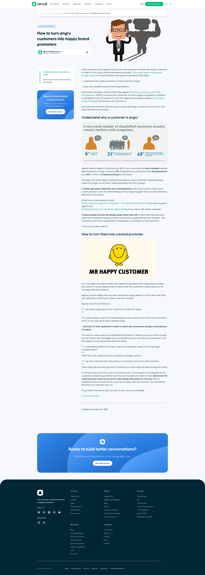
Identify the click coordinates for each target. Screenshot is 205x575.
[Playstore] (44, 522)
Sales (72, 503)
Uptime (107, 543)
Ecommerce (75, 510)
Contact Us (108, 530)
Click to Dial (141, 513)
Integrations (108, 496)
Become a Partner (77, 543)
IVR (138, 500)
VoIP (72, 550)
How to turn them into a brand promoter (56, 81)
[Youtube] (59, 512)
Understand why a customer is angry (56, 73)
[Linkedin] (49, 512)
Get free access (154, 4)
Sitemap (95, 568)
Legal (67, 568)
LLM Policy (103, 568)
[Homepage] (39, 4)
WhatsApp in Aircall (144, 517)
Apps (106, 503)
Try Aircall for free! (90, 396)
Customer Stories (77, 537)
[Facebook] (39, 512)
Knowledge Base (76, 533)
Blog (41, 13)
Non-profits (74, 513)
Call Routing (141, 503)
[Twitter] (44, 512)
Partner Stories (76, 540)
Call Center (74, 496)
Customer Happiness (54, 13)
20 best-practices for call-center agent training (105, 209)
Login (142, 4)
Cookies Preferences (117, 568)
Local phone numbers (112, 513)
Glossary (73, 554)
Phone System (76, 506)
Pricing (108, 4)
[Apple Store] (39, 522)
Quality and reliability (112, 500)
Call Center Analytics (145, 506)
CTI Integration (143, 510)
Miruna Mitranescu (52, 52)
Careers (107, 537)
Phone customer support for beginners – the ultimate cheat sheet (114, 203)
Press (106, 540)
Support (73, 500)
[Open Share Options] (87, 52)
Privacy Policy (76, 568)
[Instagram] (54, 512)
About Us (107, 533)
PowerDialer (141, 496)
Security (86, 568)
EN (170, 4)
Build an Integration (78, 547)
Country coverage (111, 510)
